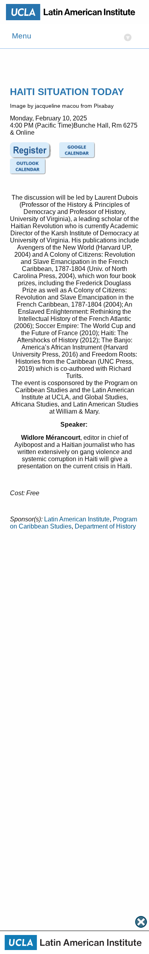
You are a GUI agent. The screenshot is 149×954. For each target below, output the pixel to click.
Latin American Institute (77, 519)
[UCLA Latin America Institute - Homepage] (73, 11)
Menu (71, 37)
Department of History (105, 526)
